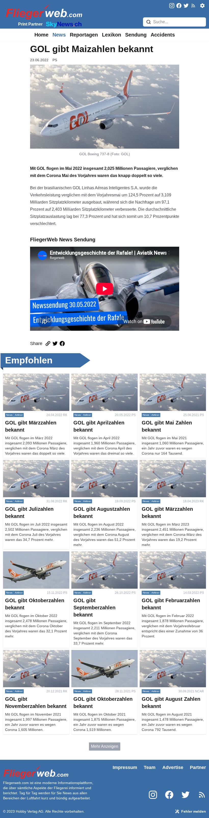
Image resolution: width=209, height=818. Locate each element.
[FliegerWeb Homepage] (43, 11)
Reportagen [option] (84, 35)
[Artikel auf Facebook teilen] (62, 343)
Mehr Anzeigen (104, 746)
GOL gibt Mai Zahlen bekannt (166, 376)
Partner (198, 767)
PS (55, 60)
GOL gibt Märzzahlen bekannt (30, 376)
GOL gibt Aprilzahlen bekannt (97, 376)
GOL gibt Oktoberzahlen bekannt (32, 554)
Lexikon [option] (111, 35)
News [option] (59, 35)
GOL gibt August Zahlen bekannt (169, 653)
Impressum (125, 767)
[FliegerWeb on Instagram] (171, 6)
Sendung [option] (136, 35)
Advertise (172, 767)
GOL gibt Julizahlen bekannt (28, 463)
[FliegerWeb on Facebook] (178, 6)
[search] (148, 22)
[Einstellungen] (202, 5)
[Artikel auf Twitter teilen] (55, 343)
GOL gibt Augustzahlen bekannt (99, 463)
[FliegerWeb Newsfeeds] (193, 5)
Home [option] (41, 35)
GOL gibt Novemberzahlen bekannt (35, 653)
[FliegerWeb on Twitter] (186, 6)
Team (149, 767)
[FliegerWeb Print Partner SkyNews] (63, 24)
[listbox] (41, 35)
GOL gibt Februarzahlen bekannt (169, 554)
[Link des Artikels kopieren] (47, 343)
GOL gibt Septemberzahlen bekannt (103, 554)
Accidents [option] (163, 35)
